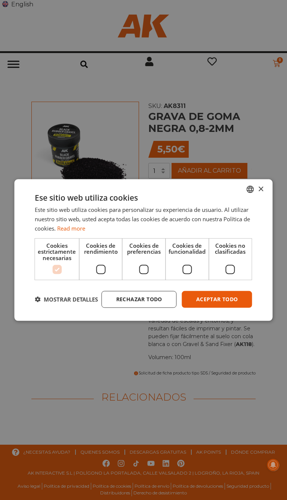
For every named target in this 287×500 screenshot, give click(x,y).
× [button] (260, 189)
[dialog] (143, 250)
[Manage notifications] (273, 465)
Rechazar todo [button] (139, 299)
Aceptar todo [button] (217, 299)
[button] (66, 299)
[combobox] (250, 189)
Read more (71, 228)
